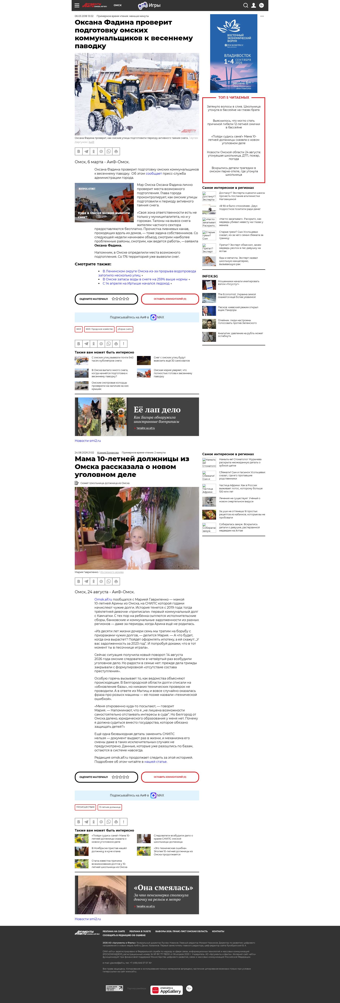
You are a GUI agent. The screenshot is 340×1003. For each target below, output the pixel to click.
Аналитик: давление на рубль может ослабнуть (240, 334)
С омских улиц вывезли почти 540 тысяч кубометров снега (112, 359)
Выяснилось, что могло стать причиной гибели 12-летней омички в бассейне (233, 124)
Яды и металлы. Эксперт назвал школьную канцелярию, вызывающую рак (238, 261)
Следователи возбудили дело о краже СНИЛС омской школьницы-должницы (173, 838)
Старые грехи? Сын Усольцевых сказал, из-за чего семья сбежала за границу (241, 235)
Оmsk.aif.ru (103, 599)
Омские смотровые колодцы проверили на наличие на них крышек (110, 385)
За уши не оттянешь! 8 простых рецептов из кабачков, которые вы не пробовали (242, 514)
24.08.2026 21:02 (84, 452)
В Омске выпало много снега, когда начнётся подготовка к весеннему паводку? (110, 373)
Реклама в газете (140, 931)
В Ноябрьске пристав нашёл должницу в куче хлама (109, 850)
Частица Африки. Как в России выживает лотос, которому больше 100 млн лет (240, 488)
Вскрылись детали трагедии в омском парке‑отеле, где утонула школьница (234, 171)
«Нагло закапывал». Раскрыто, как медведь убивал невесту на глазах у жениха (241, 222)
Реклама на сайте (114, 931)
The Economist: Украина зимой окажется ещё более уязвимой (237, 295)
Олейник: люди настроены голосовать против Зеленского (237, 321)
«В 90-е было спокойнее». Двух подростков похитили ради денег (240, 207)
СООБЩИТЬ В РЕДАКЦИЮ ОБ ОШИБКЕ (124, 935)
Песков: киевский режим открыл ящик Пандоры (238, 308)
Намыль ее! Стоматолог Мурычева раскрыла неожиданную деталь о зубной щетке (240, 462)
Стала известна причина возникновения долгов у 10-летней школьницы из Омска (109, 864)
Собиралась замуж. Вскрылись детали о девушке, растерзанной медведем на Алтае (239, 527)
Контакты (218, 931)
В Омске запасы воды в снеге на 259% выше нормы (145, 279)
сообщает (154, 173)
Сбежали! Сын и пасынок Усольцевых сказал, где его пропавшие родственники (242, 475)
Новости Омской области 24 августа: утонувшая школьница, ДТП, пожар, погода (234, 156)
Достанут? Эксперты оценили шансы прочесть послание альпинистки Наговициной (242, 196)
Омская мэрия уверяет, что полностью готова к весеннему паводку (173, 373)
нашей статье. (155, 762)
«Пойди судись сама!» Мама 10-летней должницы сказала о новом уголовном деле (233, 140)
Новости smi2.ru (88, 441)
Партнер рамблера (136, 988)
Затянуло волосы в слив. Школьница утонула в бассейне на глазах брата (234, 108)
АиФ (91, 142)
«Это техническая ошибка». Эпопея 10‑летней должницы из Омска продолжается (173, 851)
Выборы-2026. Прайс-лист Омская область (181, 931)
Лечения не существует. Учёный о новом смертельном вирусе (239, 500)
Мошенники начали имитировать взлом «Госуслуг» (238, 283)
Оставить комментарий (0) (170, 299)
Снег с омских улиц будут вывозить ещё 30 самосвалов (172, 359)
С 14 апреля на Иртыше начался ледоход (136, 283)
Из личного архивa (112, 572)
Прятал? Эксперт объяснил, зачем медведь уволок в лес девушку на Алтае (240, 248)
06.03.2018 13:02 (84, 16)
